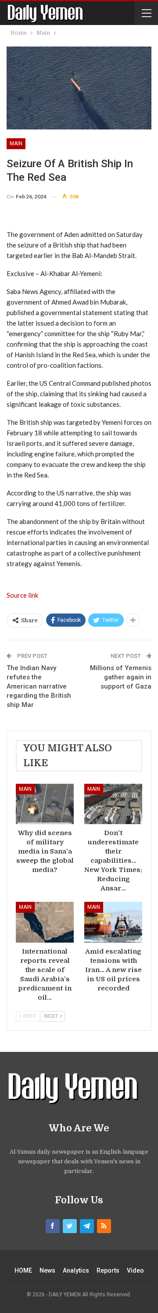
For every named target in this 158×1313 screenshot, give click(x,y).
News (47, 1270)
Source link (22, 595)
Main (16, 143)
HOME (23, 1270)
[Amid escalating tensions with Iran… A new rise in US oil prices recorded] (113, 922)
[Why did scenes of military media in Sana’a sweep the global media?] (45, 804)
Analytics (76, 1270)
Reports (108, 1270)
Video (135, 1270)
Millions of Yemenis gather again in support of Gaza (120, 677)
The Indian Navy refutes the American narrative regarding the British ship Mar (39, 686)
